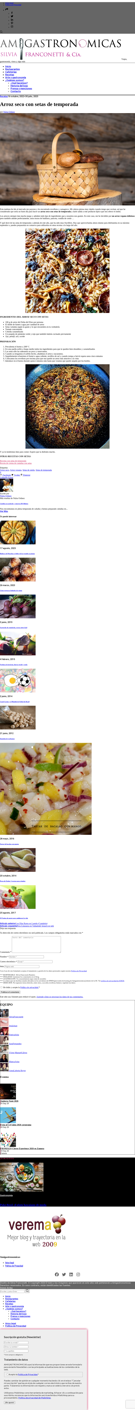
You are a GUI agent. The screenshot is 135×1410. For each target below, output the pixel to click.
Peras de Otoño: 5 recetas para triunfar (12, 881)
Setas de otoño (29, 470)
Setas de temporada (44, 470)
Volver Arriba (6, 1288)
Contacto (15, 1319)
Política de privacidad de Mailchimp (34, 1397)
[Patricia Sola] (4, 1035)
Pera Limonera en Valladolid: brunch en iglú (27, 926)
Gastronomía (6, 1195)
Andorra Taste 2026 (9, 1101)
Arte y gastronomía (14, 1306)
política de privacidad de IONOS (112, 981)
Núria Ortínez (9, 112)
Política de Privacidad (13, 5)
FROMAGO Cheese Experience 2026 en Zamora (22, 1148)
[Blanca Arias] (4, 1061)
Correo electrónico (8, 961)
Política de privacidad (29, 987)
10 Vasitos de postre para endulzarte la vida (14, 918)
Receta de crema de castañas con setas (16, 463)
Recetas (4, 96)
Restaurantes (11, 1299)
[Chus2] (4, 1026)
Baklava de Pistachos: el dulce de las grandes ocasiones (17, 553)
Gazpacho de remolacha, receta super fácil (13, 627)
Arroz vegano (15, 470)
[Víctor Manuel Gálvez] (4, 1053)
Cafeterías (10, 1301)
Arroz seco (4, 470)
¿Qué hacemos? (18, 1311)
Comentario (5, 952)
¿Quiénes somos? (14, 1309)
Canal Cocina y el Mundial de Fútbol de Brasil (14, 701)
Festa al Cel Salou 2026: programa (15, 1125)
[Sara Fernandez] (4, 1044)
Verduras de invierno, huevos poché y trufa (13, 664)
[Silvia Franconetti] (4, 1017)
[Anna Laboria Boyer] (4, 1070)
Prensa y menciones (20, 1316)
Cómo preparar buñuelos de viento (11, 590)
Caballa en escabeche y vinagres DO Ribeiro (14, 503)
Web (2, 966)
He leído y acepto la (21, 987)
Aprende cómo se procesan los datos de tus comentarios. (59, 997)
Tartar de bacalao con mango (9, 844)
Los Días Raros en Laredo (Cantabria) (23, 923)
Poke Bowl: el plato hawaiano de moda (23, 1204)
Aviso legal (9, 3)
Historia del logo (19, 1314)
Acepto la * (24, 1374)
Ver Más (4, 511)
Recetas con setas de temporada (13, 461)
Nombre (4, 957)
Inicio (8, 1296)
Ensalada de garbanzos (7, 738)
